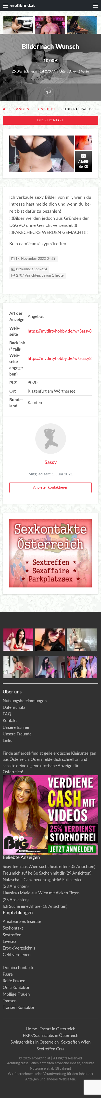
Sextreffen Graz (50, 1049)
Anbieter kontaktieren (50, 487)
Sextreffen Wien (75, 1042)
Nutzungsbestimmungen (25, 701)
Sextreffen (12, 935)
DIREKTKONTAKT (50, 120)
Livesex (9, 942)
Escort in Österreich (57, 1029)
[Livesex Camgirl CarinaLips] (82, 639)
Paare (8, 974)
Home (31, 1029)
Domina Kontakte (18, 968)
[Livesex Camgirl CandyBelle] (18, 639)
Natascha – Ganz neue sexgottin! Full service (42, 880)
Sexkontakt (13, 928)
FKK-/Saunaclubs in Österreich (50, 1036)
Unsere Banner (16, 727)
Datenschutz (14, 707)
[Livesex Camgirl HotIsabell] (50, 639)
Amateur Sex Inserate (22, 922)
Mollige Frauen (16, 994)
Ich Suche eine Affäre (21, 906)
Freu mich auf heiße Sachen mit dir (33, 873)
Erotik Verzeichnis (19, 948)
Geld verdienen (16, 955)
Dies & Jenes (25, 71)
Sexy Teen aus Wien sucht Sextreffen (35, 867)
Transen (9, 1001)
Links (7, 741)
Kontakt (10, 721)
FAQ (7, 714)
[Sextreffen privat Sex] (50, 553)
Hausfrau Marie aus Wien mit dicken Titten (41, 893)
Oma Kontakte (16, 987)
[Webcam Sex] (18, 24)
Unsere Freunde (17, 734)
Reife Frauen (14, 981)
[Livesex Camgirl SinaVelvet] (18, 667)
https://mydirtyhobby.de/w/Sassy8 (60, 331)
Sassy (51, 462)
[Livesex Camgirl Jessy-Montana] (82, 667)
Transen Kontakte (18, 1007)
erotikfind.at (22, 5)
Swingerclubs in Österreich (35, 1042)
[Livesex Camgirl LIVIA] (50, 667)
